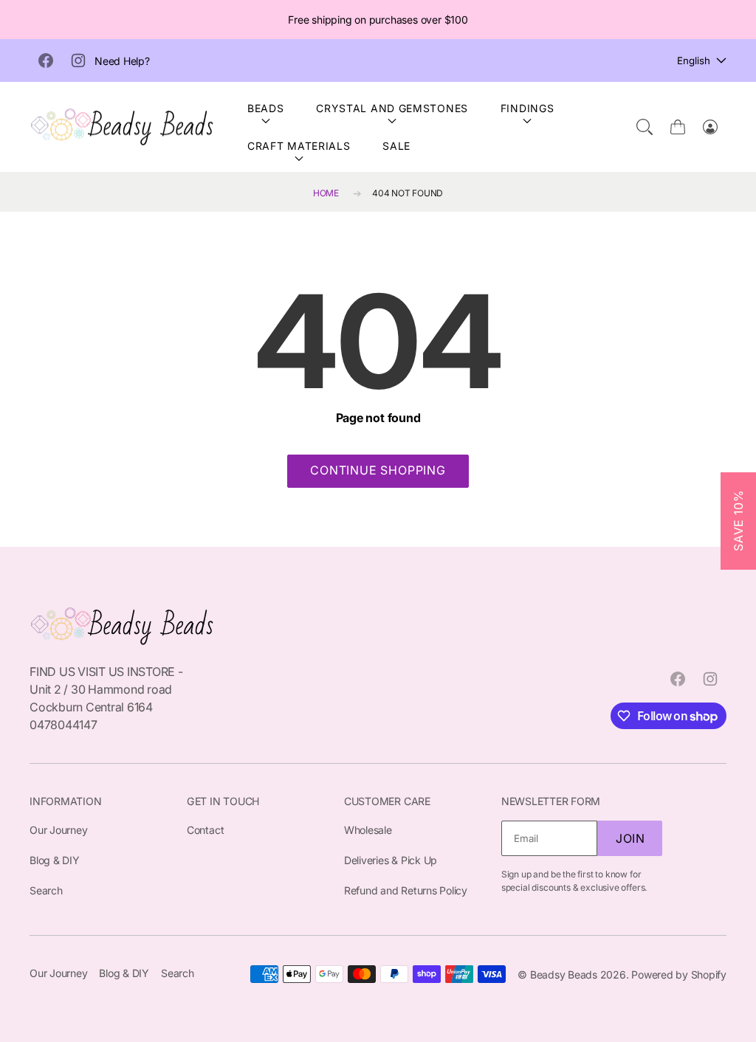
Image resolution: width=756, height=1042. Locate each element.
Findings (527, 108)
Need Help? (122, 61)
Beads (265, 108)
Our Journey (58, 830)
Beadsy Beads (563, 974)
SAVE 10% (738, 521)
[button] (645, 127)
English (693, 60)
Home (326, 193)
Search (46, 890)
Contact (205, 830)
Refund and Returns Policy (405, 890)
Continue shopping (378, 470)
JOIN (630, 838)
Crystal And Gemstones (392, 108)
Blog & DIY (55, 860)
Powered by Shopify (678, 974)
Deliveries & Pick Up (390, 860)
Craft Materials (299, 145)
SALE (396, 145)
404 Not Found (407, 193)
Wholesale (368, 830)
